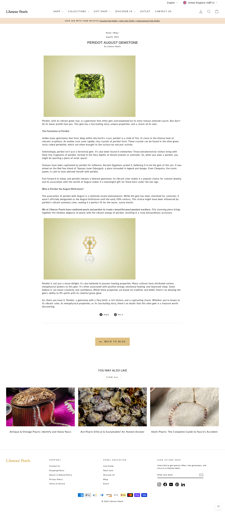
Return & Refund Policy (60, 475)
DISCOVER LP (124, 11)
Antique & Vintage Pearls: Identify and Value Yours (40, 431)
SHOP (57, 11)
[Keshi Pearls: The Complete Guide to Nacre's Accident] (184, 407)
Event (106, 483)
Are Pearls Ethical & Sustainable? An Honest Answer (113, 431)
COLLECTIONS (77, 11)
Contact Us (54, 466)
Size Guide (108, 466)
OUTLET (145, 11)
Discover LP (109, 475)
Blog (115, 33)
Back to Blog (114, 341)
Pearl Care (108, 470)
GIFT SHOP (101, 11)
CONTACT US (163, 11)
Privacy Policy (56, 479)
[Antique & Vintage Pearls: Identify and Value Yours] (40, 407)
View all (112, 377)
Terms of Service (57, 483)
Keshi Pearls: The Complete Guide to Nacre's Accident (184, 431)
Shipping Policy (56, 470)
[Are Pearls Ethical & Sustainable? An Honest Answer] (112, 407)
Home (108, 33)
